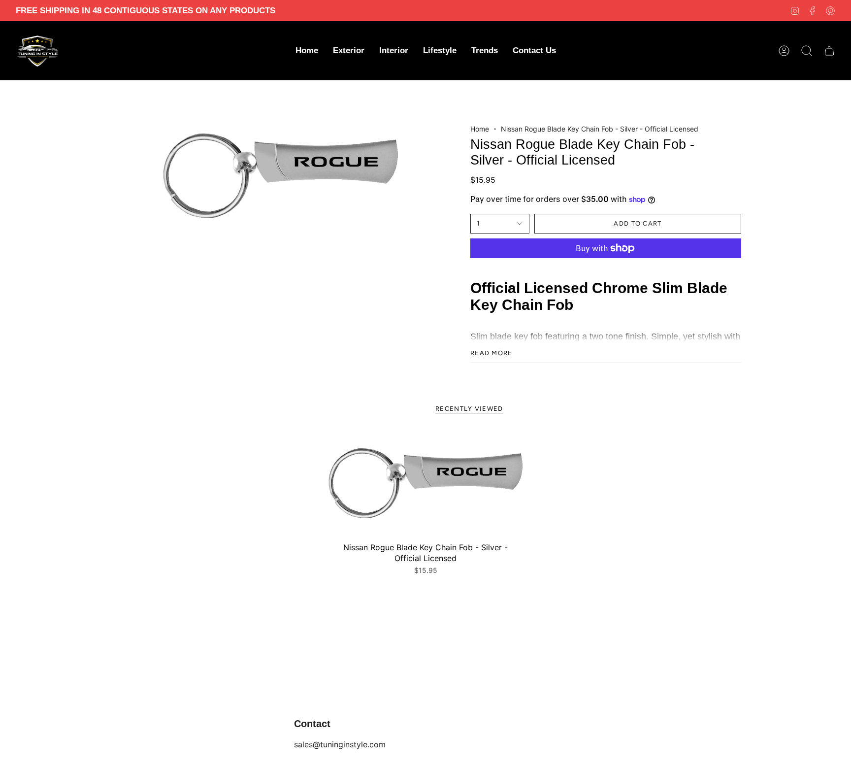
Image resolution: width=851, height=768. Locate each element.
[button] (349, 51)
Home (479, 129)
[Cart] (829, 50)
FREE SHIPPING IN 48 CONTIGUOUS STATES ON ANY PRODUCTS (145, 10)
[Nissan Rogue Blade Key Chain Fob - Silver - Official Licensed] (425, 484)
